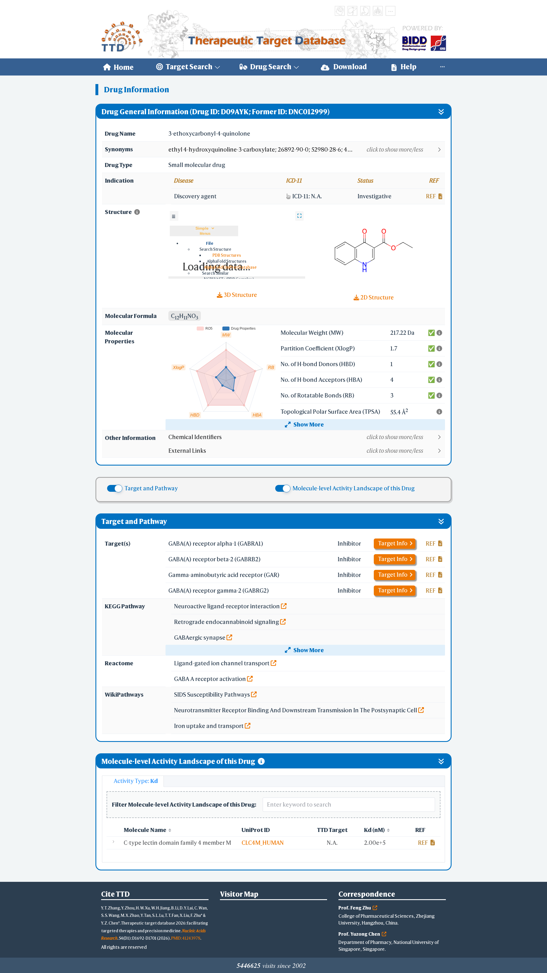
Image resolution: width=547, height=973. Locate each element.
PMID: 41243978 (185, 938)
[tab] (133, 781)
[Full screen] (299, 216)
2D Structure (376, 297)
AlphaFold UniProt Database (230, 267)
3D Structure (240, 294)
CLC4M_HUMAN (263, 842)
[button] (306, 149)
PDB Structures (227, 255)
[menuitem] (118, 67)
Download (349, 67)
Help (408, 67)
